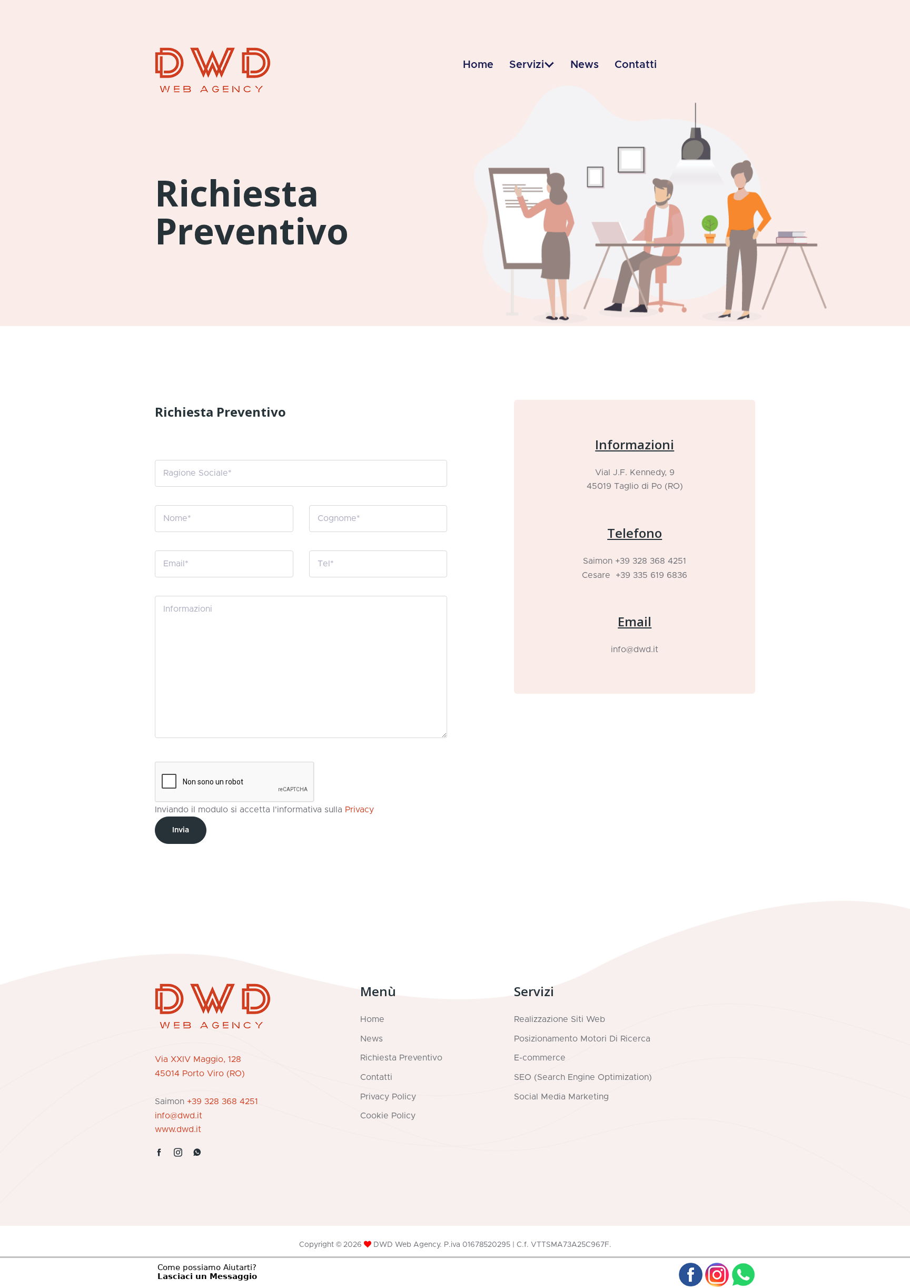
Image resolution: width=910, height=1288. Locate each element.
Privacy (359, 809)
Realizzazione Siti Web (559, 1019)
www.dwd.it (178, 1129)
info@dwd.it (634, 649)
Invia (180, 830)
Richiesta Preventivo (401, 1058)
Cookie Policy (388, 1116)
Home (478, 65)
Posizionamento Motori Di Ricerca (582, 1039)
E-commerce (540, 1058)
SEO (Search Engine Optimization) (583, 1077)
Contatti (636, 65)
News (584, 65)
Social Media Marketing (561, 1097)
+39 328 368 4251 (650, 561)
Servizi (526, 65)
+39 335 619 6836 (648, 575)
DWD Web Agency (406, 1244)
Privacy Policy (388, 1097)
